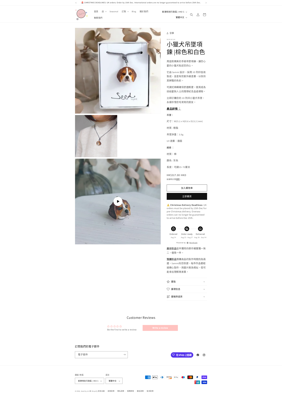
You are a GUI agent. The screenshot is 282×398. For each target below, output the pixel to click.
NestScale (193, 243)
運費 (178, 179)
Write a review (160, 327)
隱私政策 (120, 391)
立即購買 (187, 196)
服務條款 (130, 391)
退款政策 (111, 391)
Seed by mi (85, 391)
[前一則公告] (76, 3)
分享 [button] (172, 33)
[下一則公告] (206, 3)
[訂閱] (124, 354)
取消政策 (150, 391)
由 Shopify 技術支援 (97, 391)
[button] (104, 11)
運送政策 (140, 391)
